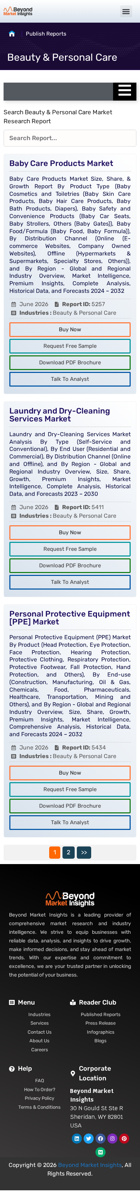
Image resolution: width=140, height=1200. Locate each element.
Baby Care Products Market (61, 163)
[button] (126, 11)
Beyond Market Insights (90, 1165)
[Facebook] (100, 1139)
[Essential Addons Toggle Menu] (124, 92)
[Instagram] (112, 1139)
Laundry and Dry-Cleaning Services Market (59, 415)
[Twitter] (89, 1139)
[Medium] (100, 1152)
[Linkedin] (77, 1139)
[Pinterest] (124, 1139)
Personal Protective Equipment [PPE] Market (69, 618)
